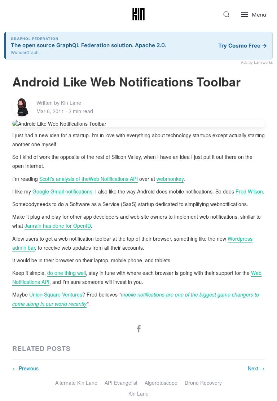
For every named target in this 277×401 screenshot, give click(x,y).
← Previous (25, 368)
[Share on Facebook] (139, 328)
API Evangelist (121, 382)
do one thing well (66, 272)
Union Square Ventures (55, 294)
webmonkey (170, 178)
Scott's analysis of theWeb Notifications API (88, 178)
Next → (256, 368)
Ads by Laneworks (257, 62)
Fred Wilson (249, 191)
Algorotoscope (161, 382)
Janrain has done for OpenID (58, 225)
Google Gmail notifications (62, 191)
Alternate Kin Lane (76, 382)
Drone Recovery (203, 382)
